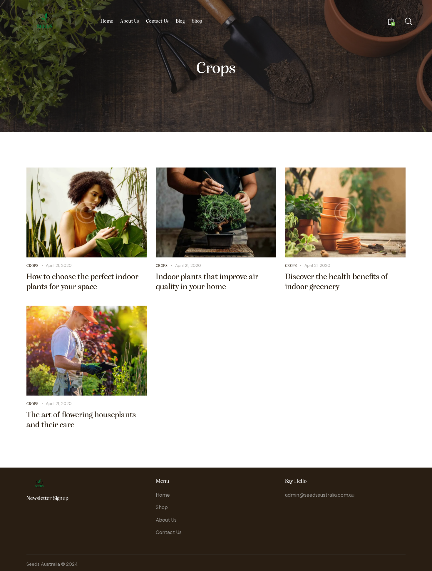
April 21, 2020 (59, 265)
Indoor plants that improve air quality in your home (207, 282)
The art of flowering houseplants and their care (81, 420)
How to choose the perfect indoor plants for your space (82, 282)
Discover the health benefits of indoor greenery (336, 282)
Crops (32, 266)
